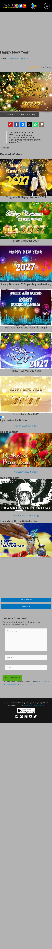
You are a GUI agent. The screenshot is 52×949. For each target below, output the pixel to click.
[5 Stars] (39, 67)
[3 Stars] (33, 67)
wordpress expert (37, 705)
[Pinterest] (26, 716)
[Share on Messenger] (22, 124)
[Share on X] (29, 124)
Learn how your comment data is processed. (26, 683)
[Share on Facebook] (16, 124)
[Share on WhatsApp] (35, 124)
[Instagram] (21, 716)
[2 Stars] (31, 67)
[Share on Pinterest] (10, 124)
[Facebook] (17, 716)
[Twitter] (35, 716)
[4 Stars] (36, 67)
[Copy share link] (41, 124)
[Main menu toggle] (46, 6)
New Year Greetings (18, 58)
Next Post (26, 606)
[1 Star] (28, 67)
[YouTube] (30, 716)
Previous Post (26, 600)
